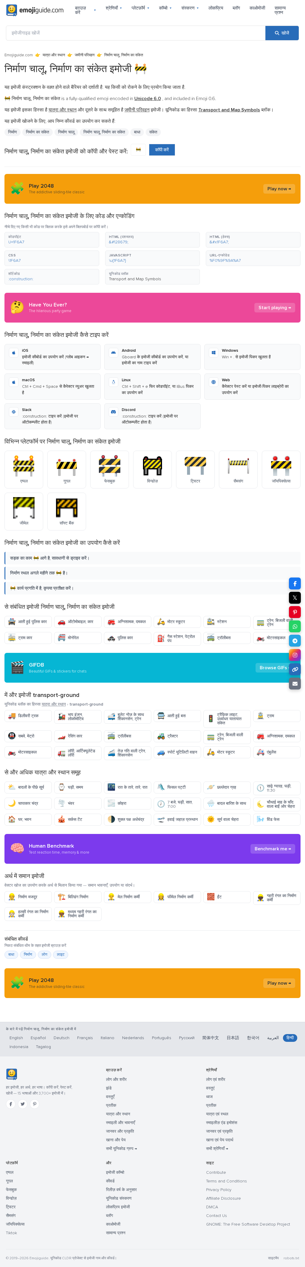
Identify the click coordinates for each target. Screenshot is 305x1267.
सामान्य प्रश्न (280, 10)
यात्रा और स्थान (54, 55)
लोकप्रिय (215, 8)
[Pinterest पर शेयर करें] (295, 612)
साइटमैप (273, 1258)
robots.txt (291, 1258)
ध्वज (209, 1096)
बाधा (11, 954)
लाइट (60, 954)
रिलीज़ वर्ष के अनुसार (121, 1189)
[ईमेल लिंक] (295, 683)
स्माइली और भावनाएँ (120, 1122)
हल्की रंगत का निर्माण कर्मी (28, 914)
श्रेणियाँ (114, 8)
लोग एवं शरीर (215, 1079)
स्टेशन (217, 622)
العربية (273, 1037)
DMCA (212, 1207)
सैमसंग (10, 1215)
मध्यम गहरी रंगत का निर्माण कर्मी (77, 914)
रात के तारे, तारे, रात (127, 787)
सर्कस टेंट (69, 819)
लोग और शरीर (116, 1079)
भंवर (65, 803)
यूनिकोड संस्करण (119, 1198)
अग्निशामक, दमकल (126, 622)
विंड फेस (267, 819)
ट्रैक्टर (167, 736)
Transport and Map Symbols (135, 278)
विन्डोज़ (11, 1198)
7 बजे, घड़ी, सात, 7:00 (175, 804)
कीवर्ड (110, 1181)
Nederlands (133, 1037)
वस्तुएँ (110, 1096)
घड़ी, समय (70, 787)
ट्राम (265, 716)
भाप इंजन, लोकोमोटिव (70, 716)
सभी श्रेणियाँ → (217, 1148)
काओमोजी (257, 8)
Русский (186, 1037)
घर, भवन (19, 819)
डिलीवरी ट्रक (23, 716)
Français (85, 1037)
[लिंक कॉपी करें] (295, 669)
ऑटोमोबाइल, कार (75, 622)
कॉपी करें (162, 149)
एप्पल (9, 1172)
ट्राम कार (20, 638)
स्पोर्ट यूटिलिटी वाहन (177, 752)
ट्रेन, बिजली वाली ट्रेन (274, 622)
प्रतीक (111, 1105)
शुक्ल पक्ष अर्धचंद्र (125, 819)
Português (161, 1037)
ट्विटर (10, 1207)
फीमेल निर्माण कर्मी (175, 897)
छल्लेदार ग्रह (221, 787)
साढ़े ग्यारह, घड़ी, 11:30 (273, 788)
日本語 (233, 1037)
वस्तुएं (210, 1088)
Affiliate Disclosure (223, 1198)
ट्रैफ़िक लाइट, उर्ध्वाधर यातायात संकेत (224, 719)
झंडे (109, 1088)
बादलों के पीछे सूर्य (26, 787)
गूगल (9, 1181)
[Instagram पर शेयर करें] (295, 655)
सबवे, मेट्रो (21, 736)
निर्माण (28, 954)
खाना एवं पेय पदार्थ (219, 1140)
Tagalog (43, 1046)
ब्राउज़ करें (85, 10)
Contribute (216, 1172)
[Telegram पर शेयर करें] (295, 641)
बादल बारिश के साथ (226, 803)
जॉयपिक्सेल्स (15, 1224)
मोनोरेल (68, 638)
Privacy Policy (218, 1189)
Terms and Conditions (226, 1181)
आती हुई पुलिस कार (27, 622)
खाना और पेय (116, 1140)
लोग (44, 954)
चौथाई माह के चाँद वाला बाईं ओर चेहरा (275, 804)
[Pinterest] (34, 1104)
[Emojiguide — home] (35, 10)
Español (38, 1037)
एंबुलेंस (266, 752)
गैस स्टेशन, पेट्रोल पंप (176, 638)
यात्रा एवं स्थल (217, 1114)
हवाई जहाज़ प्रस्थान (177, 819)
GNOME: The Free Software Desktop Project (248, 1224)
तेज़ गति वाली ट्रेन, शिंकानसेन (126, 753)
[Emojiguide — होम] (11, 1074)
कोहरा (116, 803)
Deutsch (61, 1037)
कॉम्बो (165, 8)
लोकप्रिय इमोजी (118, 1207)
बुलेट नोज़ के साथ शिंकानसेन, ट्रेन (125, 716)
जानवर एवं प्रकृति (219, 1131)
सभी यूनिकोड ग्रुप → (121, 1148)
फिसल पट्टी (171, 787)
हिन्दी (290, 1037)
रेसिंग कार (69, 736)
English (16, 1037)
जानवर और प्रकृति (120, 1131)
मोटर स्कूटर (171, 622)
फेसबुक (11, 1189)
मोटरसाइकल (270, 638)
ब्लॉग (236, 8)
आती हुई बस (171, 716)
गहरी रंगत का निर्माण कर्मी (276, 897)
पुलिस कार (120, 638)
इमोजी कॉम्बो (115, 1172)
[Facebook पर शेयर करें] (295, 583)
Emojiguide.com (18, 55)
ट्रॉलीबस (219, 638)
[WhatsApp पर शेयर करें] (295, 626)
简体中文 (210, 1037)
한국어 (253, 1037)
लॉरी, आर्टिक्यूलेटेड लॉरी (76, 753)
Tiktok (11, 1232)
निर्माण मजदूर (22, 897)
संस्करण (190, 8)
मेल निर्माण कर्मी (123, 897)
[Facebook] (10, 1104)
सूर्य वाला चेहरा (223, 819)
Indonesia (19, 1046)
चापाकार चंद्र (23, 803)
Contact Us (216, 1215)
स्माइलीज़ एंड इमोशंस (221, 1122)
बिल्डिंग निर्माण (72, 897)
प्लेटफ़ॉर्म (141, 8)
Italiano (107, 1037)
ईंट (214, 897)
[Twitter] (22, 1104)
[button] (51, 240)
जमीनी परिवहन (84, 55)
